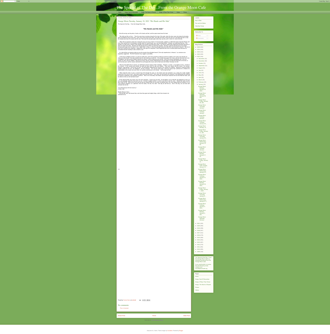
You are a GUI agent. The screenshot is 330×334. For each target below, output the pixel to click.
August (201, 68)
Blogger (181, 330)
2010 (198, 249)
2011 (198, 247)
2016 (198, 235)
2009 (198, 251)
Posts (199, 35)
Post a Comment (124, 308)
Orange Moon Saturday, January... (202, 218)
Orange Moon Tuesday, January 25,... (202, 122)
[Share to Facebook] (148, 300)
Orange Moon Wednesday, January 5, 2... (202, 200)
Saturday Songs (199, 26)
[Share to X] (146, 300)
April (200, 77)
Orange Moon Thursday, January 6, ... (202, 194)
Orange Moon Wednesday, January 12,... (202, 171)
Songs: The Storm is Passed (148, 12)
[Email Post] (140, 300)
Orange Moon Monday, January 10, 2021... (202, 183)
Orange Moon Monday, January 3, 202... (202, 212)
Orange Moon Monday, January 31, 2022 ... (202, 88)
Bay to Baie (198, 20)
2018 (198, 230)
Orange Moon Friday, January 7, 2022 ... (203, 189)
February (201, 82)
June (200, 72)
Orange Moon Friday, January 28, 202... (203, 101)
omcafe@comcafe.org (201, 268)
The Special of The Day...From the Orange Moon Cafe (161, 7)
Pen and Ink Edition (200, 23)
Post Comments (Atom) (157, 320)
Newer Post (121, 315)
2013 (198, 242)
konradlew (169, 330)
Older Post (186, 315)
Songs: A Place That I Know (166, 12)
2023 (198, 54)
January (201, 84)
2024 (198, 52)
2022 (198, 56)
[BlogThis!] (144, 300)
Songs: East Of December (131, 12)
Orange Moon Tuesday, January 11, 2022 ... (202, 177)
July (200, 70)
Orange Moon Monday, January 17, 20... (202, 154)
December (202, 58)
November (202, 61)
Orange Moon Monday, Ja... (202, 126)
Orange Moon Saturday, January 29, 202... (202, 95)
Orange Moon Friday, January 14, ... (203, 160)
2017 (198, 232)
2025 (198, 49)
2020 (198, 225)
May (200, 75)
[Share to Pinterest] (149, 300)
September (202, 65)
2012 (198, 244)
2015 (198, 237)
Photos (185, 12)
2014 (198, 240)
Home (119, 12)
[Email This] (143, 300)
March (200, 79)
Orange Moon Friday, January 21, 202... (203, 131)
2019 (198, 228)
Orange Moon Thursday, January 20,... (202, 136)
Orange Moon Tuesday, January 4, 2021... (202, 206)
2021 (198, 223)
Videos (178, 12)
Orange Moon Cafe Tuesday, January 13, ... (202, 165)
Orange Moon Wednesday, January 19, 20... (202, 142)
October (201, 63)
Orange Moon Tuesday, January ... (202, 112)
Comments (200, 38)
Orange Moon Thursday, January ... (202, 106)
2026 (198, 47)
